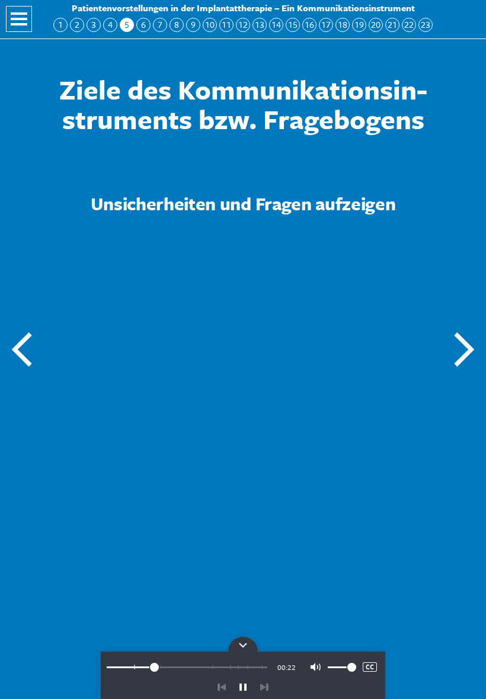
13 (259, 24)
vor (264, 687)
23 (425, 24)
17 (326, 24)
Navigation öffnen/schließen (19, 19)
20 (376, 24)
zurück (221, 687)
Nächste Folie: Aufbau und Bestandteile (463, 349)
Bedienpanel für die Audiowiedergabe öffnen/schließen (243, 644)
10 (210, 24)
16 (309, 24)
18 (342, 24)
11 (226, 24)
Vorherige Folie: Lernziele (22, 349)
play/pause (243, 687)
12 (243, 24)
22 (409, 24)
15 (293, 24)
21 (392, 24)
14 (276, 24)
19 (359, 24)
